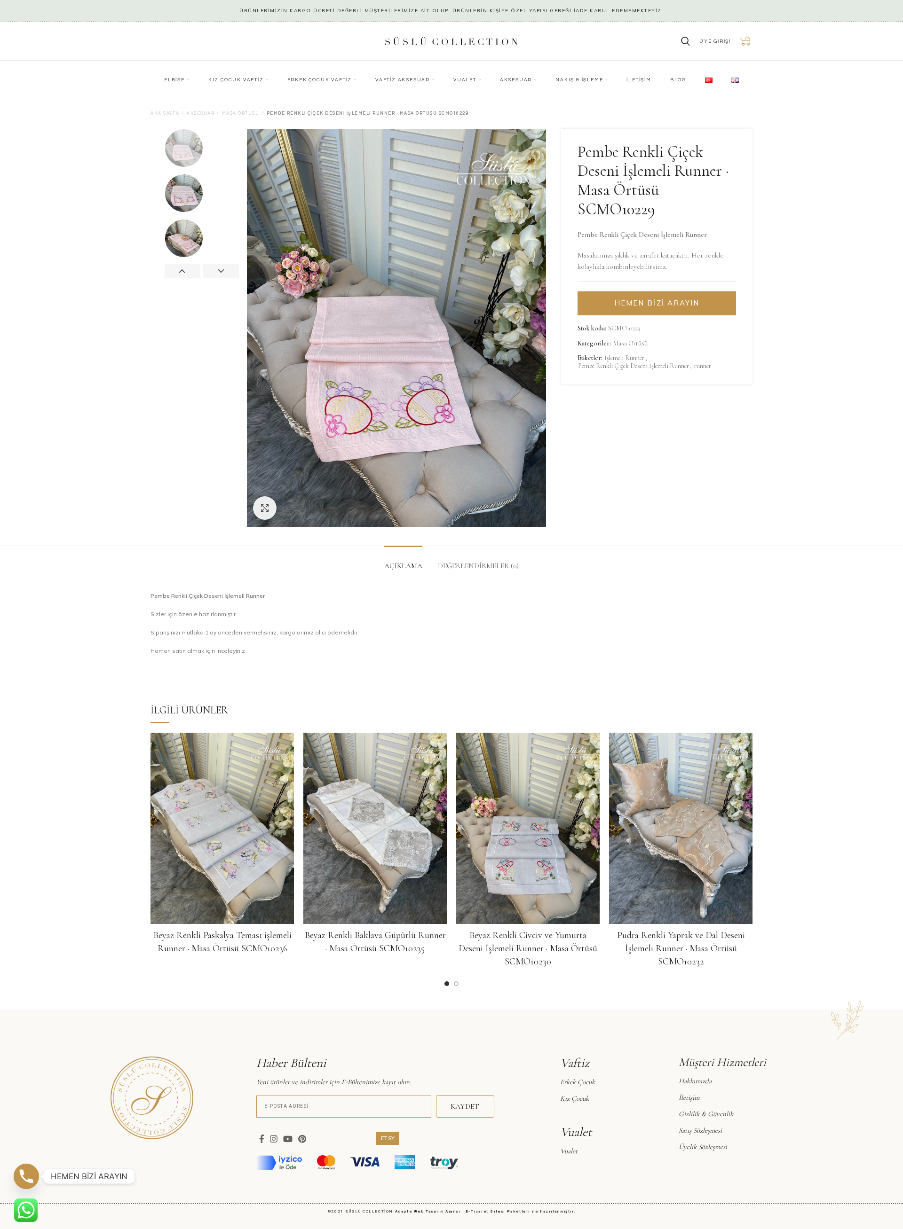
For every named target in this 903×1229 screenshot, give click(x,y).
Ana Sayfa (165, 113)
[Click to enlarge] (265, 508)
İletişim (689, 1097)
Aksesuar (200, 113)
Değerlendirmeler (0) (478, 566)
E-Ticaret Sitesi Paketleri (498, 1211)
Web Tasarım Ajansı (439, 1211)
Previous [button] (182, 271)
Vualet (569, 1151)
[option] (202, 148)
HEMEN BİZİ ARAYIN (657, 302)
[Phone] (26, 1176)
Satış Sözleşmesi (700, 1130)
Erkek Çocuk (577, 1082)
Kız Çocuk (574, 1098)
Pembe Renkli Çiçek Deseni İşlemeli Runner (633, 366)
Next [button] (221, 271)
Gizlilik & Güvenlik (706, 1114)
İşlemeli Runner (624, 358)
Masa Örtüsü (241, 113)
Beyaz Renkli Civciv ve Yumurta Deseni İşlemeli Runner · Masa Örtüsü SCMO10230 (528, 948)
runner (702, 366)
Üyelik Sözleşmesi (703, 1147)
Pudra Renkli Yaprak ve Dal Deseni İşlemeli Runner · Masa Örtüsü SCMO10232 (681, 948)
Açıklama (403, 566)
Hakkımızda (695, 1081)
